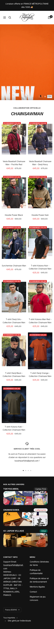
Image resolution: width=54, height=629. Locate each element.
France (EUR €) (11, 610)
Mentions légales (37, 586)
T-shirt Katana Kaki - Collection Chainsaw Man (14, 428)
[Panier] (49, 17)
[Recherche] (10, 17)
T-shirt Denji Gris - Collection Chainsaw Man (14, 320)
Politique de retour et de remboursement (39, 580)
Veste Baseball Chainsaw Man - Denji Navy (40, 163)
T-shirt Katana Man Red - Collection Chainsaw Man (40, 320)
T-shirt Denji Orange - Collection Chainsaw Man (40, 374)
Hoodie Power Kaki (40, 215)
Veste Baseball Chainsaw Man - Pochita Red (14, 163)
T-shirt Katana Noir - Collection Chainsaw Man (40, 267)
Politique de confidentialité (36, 572)
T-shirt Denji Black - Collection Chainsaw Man (14, 374)
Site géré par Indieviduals (19, 620)
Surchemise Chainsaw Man (14, 265)
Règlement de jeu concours (38, 598)
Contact (33, 591)
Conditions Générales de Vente (39, 563)
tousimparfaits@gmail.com (26, 460)
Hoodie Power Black (14, 215)
